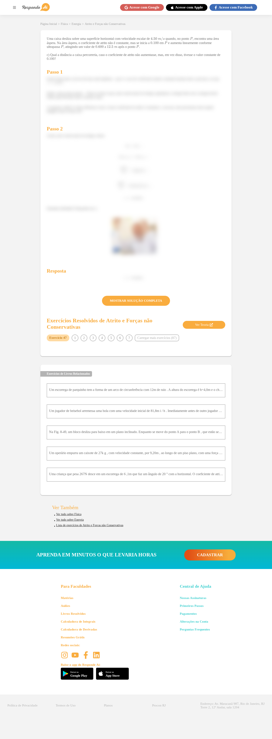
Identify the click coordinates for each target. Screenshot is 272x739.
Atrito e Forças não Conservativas (105, 24)
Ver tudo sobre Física (68, 514)
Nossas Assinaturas (193, 598)
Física (64, 24)
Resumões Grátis (73, 637)
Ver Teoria (202, 324)
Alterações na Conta (194, 621)
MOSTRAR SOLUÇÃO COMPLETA (136, 300)
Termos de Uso (66, 705)
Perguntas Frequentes (195, 629)
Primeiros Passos (192, 605)
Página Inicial (48, 24)
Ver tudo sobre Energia (70, 519)
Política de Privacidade (22, 705)
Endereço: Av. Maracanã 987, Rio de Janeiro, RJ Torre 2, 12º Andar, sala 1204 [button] (232, 705)
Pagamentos (188, 613)
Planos (108, 705)
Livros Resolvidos (73, 613)
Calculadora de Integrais (78, 621)
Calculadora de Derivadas (79, 629)
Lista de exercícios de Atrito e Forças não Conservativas (89, 525)
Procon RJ (159, 705)
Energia (76, 24)
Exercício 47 (58, 337)
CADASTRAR (210, 555)
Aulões (65, 605)
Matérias (67, 598)
